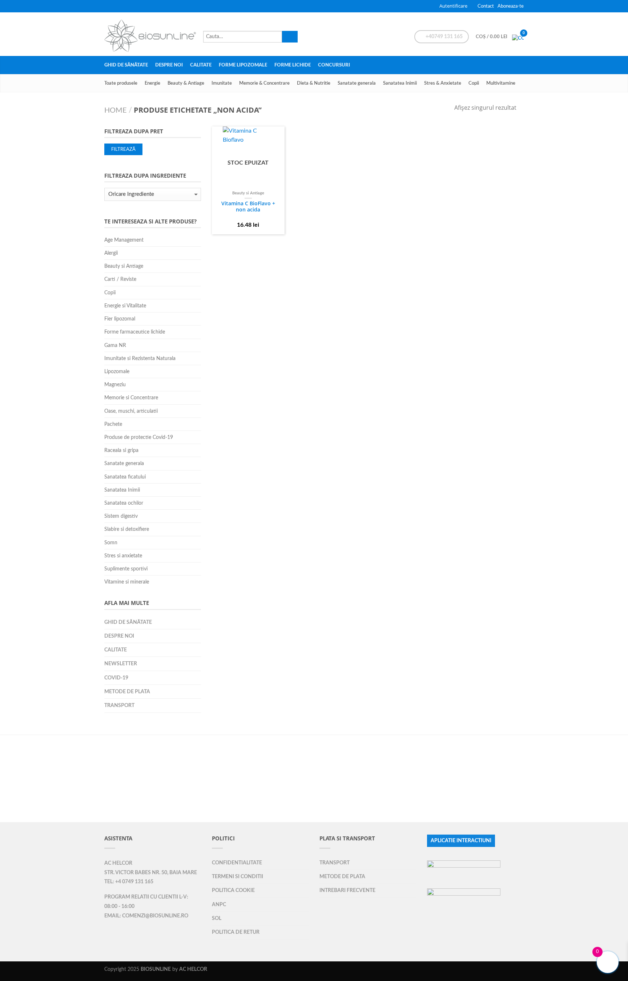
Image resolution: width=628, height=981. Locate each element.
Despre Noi (169, 65)
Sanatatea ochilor (123, 503)
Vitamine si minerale (126, 582)
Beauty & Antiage (186, 83)
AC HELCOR (118, 863)
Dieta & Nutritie (313, 83)
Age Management (124, 240)
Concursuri (334, 65)
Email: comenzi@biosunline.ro (146, 916)
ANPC (219, 904)
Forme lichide (292, 65)
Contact (486, 6)
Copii (473, 83)
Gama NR (115, 345)
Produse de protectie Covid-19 (138, 437)
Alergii (111, 253)
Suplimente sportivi (126, 569)
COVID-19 (116, 678)
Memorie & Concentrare (264, 83)
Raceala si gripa (121, 450)
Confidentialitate (237, 862)
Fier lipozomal (119, 319)
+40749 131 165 (443, 36)
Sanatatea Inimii (400, 83)
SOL (216, 918)
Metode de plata (127, 691)
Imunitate (222, 83)
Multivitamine (500, 83)
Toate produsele (120, 83)
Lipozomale (116, 371)
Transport (119, 705)
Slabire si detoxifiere (126, 529)
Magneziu (115, 384)
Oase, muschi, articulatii (131, 411)
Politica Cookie (233, 890)
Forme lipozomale (243, 65)
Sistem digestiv (121, 516)
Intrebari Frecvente (347, 890)
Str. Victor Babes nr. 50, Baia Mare (150, 872)
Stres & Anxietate (442, 83)
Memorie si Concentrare (131, 397)
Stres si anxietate (123, 555)
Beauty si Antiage (248, 193)
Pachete (113, 424)
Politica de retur (235, 932)
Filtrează (123, 149)
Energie (152, 83)
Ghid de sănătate (126, 65)
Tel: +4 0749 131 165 (128, 881)
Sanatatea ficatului (125, 477)
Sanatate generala (357, 83)
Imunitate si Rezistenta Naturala (140, 358)
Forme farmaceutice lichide (134, 332)
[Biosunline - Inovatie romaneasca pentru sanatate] (150, 34)
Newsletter (120, 663)
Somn (110, 542)
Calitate (201, 65)
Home (115, 110)
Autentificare (453, 6)
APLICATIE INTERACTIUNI (461, 840)
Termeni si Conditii (237, 876)
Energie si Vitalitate (125, 305)
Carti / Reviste (120, 279)
